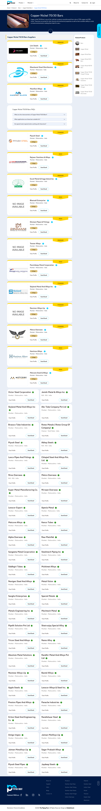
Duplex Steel (87, 797)
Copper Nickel (84, 49)
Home (8, 8)
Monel (85, 790)
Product (21, 3)
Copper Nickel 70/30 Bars (40, 8)
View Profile (33, 56)
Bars (19, 8)
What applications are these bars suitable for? (27, 119)
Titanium (86, 793)
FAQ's (47, 787)
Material (30, 3)
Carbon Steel (87, 787)
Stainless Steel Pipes (70, 784)
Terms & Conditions (19, 808)
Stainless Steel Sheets (70, 790)
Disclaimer (10, 808)
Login (93, 3)
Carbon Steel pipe (69, 797)
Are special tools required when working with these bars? (30, 124)
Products (14, 8)
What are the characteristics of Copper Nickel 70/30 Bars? (30, 114)
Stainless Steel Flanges (71, 793)
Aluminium (86, 800)
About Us (76, 3)
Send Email (44, 56)
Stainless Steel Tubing (70, 787)
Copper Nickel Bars (27, 8)
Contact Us (85, 3)
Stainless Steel (87, 784)
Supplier (48, 784)
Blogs (47, 790)
